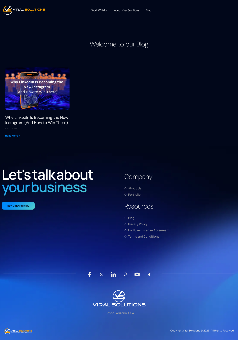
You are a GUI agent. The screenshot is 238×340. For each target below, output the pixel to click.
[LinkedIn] (113, 276)
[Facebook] (89, 276)
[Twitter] (101, 276)
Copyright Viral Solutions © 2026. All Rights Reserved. (202, 330)
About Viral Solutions (126, 10)
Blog (148, 10)
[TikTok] (149, 276)
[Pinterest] (125, 276)
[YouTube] (137, 276)
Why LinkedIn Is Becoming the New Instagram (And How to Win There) (36, 120)
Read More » (12, 135)
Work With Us (99, 10)
